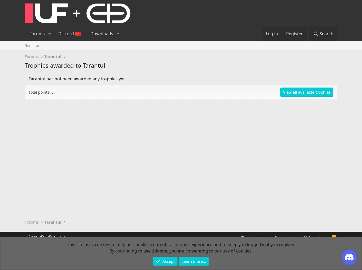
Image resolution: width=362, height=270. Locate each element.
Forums (37, 34)
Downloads (101, 34)
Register (32, 45)
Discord (69, 34)
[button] (49, 34)
